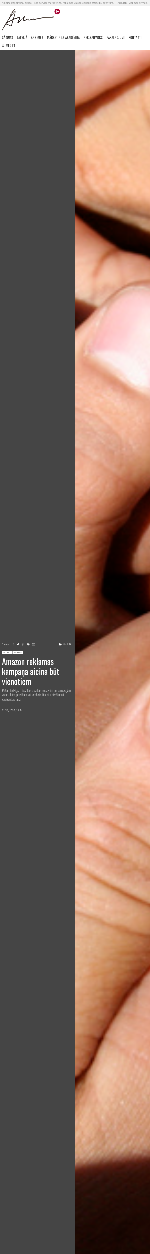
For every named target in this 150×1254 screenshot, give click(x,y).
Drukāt (67, 644)
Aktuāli (6, 652)
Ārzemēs (18, 652)
